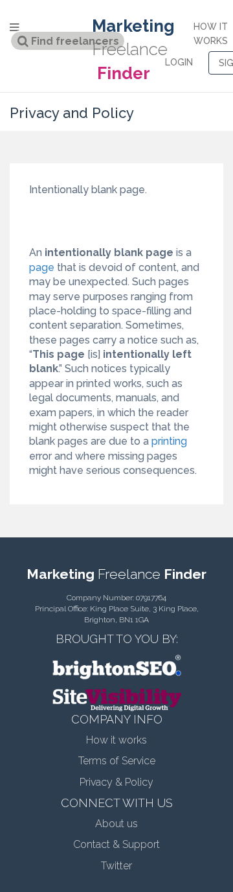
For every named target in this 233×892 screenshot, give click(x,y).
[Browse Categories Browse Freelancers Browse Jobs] (39, 27)
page (41, 267)
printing (169, 441)
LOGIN (179, 62)
